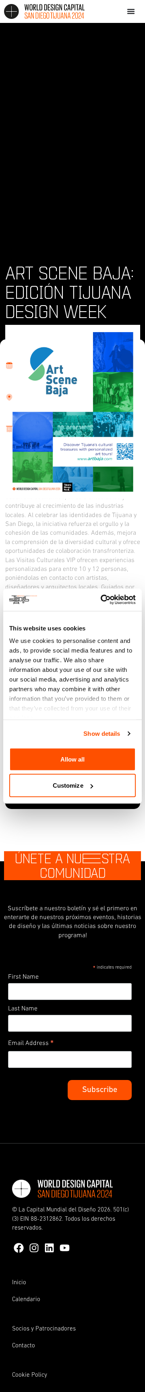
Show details (101, 733)
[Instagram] (34, 1247)
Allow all (72, 759)
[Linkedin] (49, 1247)
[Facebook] (18, 1247)
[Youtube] (64, 1247)
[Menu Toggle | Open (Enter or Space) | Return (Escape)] (131, 11)
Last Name (22, 1009)
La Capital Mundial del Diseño (57, 1210)
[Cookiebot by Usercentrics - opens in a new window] (102, 600)
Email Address (31, 1044)
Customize (68, 785)
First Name (23, 977)
